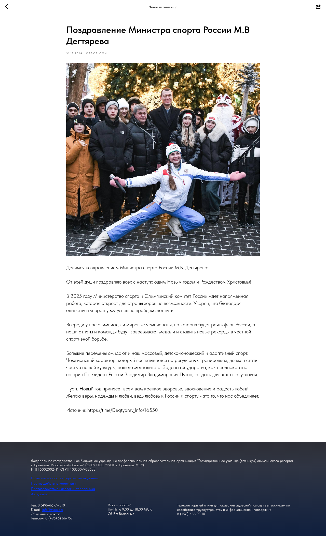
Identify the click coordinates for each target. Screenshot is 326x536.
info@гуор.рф (52, 509)
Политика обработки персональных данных (65, 478)
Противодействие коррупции (53, 483)
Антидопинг (40, 494)
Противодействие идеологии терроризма (63, 489)
